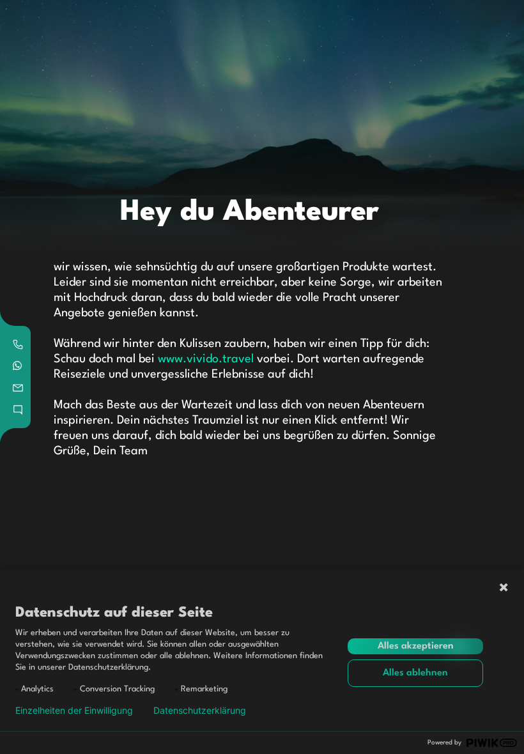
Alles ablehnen (415, 673)
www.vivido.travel (206, 359)
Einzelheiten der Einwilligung (74, 710)
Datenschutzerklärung (199, 710)
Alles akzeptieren (416, 646)
